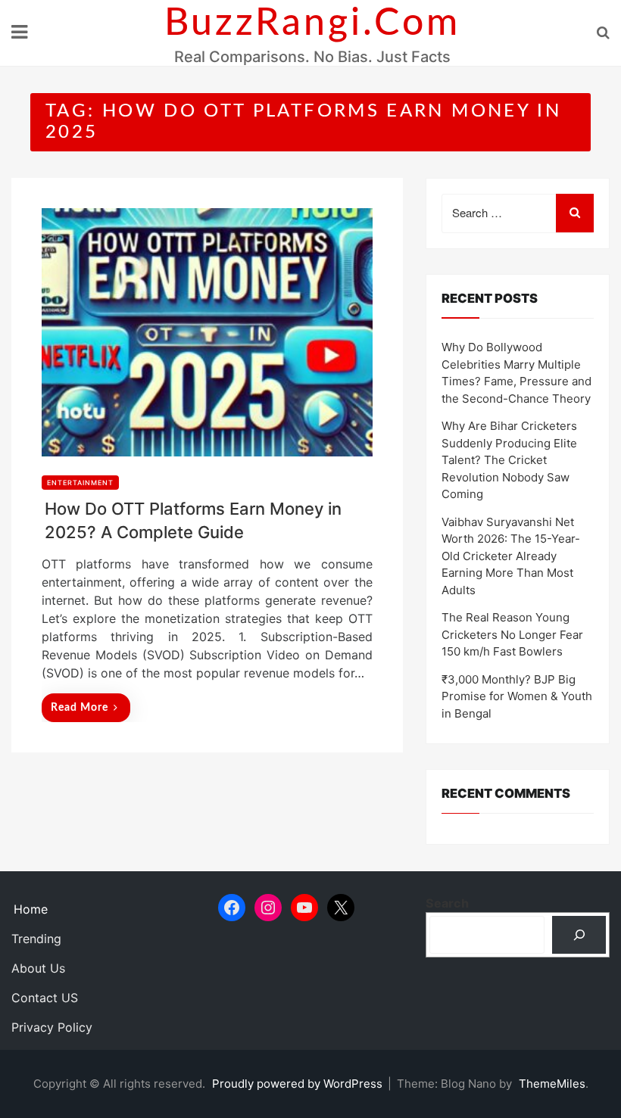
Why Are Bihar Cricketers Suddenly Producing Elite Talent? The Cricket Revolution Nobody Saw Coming (509, 460)
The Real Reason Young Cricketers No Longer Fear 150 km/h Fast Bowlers (512, 634)
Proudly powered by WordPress (298, 1083)
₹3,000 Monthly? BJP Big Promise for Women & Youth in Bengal (517, 696)
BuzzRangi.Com (312, 23)
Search (447, 903)
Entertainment (80, 482)
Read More (79, 707)
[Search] (579, 934)
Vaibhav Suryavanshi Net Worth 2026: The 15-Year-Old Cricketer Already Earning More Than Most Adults (511, 556)
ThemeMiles (552, 1083)
